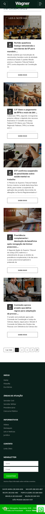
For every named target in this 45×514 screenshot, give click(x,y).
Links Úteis (8, 448)
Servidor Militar (10, 404)
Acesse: (32, 510)
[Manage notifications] (5, 509)
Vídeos (6, 424)
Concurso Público (11, 411)
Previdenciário (9, 407)
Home (6, 380)
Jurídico (7, 435)
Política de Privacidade (14, 510)
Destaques (8, 428)
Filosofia (7, 383)
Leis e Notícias (9, 431)
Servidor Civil (9, 400)
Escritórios (8, 387)
